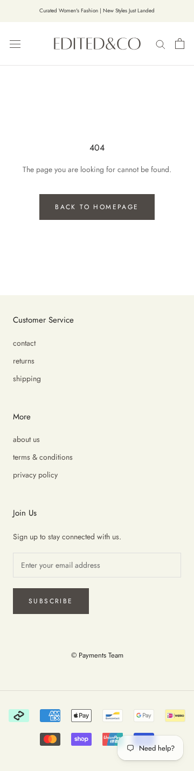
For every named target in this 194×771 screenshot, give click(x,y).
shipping (27, 378)
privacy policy (35, 474)
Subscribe (51, 601)
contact (24, 343)
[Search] (160, 43)
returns (23, 360)
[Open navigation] (15, 43)
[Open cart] (179, 43)
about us (26, 439)
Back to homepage (96, 207)
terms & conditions (43, 457)
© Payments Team (97, 655)
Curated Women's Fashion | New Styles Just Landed (97, 10)
